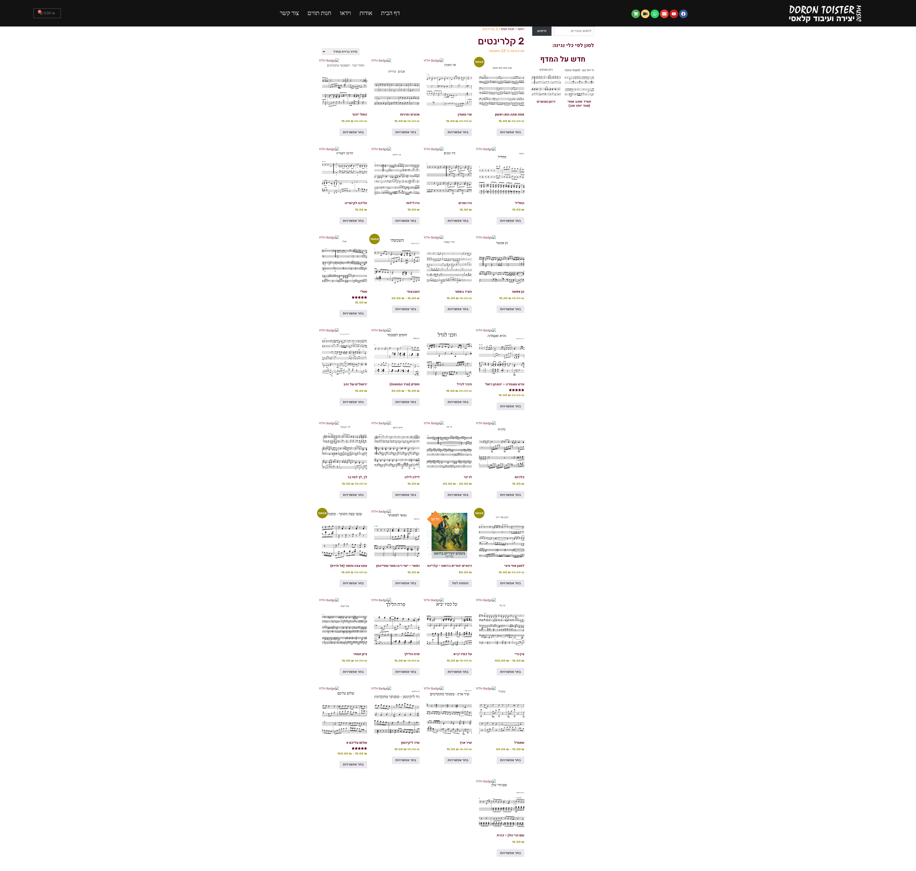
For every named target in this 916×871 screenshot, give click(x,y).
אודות (365, 13)
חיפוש (542, 30)
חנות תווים (319, 13)
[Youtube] (674, 14)
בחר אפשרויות (510, 132)
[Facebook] (683, 14)
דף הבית (390, 13)
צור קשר (289, 13)
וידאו (345, 13)
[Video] (645, 14)
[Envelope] (664, 14)
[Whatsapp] (655, 14)
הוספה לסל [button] (460, 583)
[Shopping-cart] (635, 14)
